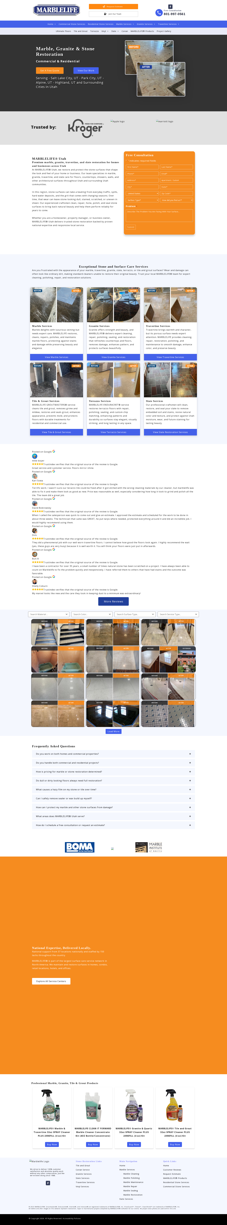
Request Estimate (172, 1174)
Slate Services (82, 1178)
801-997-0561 (174, 14)
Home (50, 24)
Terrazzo (94, 31)
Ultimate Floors (63, 31)
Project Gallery (164, 31)
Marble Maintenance (133, 1182)
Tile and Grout (81, 31)
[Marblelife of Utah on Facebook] (170, 6)
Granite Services (145, 24)
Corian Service (83, 1169)
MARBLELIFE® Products (142, 31)
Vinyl (104, 31)
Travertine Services (167, 24)
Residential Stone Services (100, 24)
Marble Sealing (130, 1190)
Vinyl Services (82, 1186)
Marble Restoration (133, 1195)
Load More (114, 731)
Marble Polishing (131, 1178)
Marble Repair (130, 1186)
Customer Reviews (172, 1169)
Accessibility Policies (72, 1218)
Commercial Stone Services (72, 24)
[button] (113, 754)
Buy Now (52, 1144)
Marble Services (123, 24)
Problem (131, 206)
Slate (113, 31)
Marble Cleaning (131, 1174)
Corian (125, 31)
